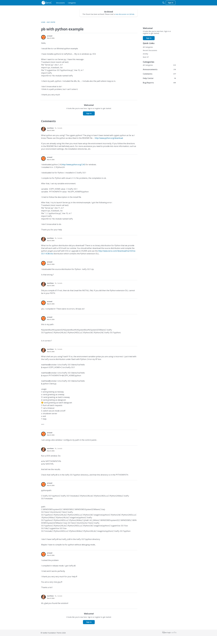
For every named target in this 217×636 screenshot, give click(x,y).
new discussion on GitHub (124, 14)
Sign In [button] (89, 113)
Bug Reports (159, 82)
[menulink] (60, 3)
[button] (43, 37)
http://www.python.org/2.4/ (73, 164)
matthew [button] (50, 128)
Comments (159, 74)
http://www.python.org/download (109, 138)
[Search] (163, 3)
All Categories (148, 47)
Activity (145, 54)
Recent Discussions (150, 50)
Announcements (159, 69)
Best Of (146, 57)
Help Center (159, 78)
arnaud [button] (49, 36)
